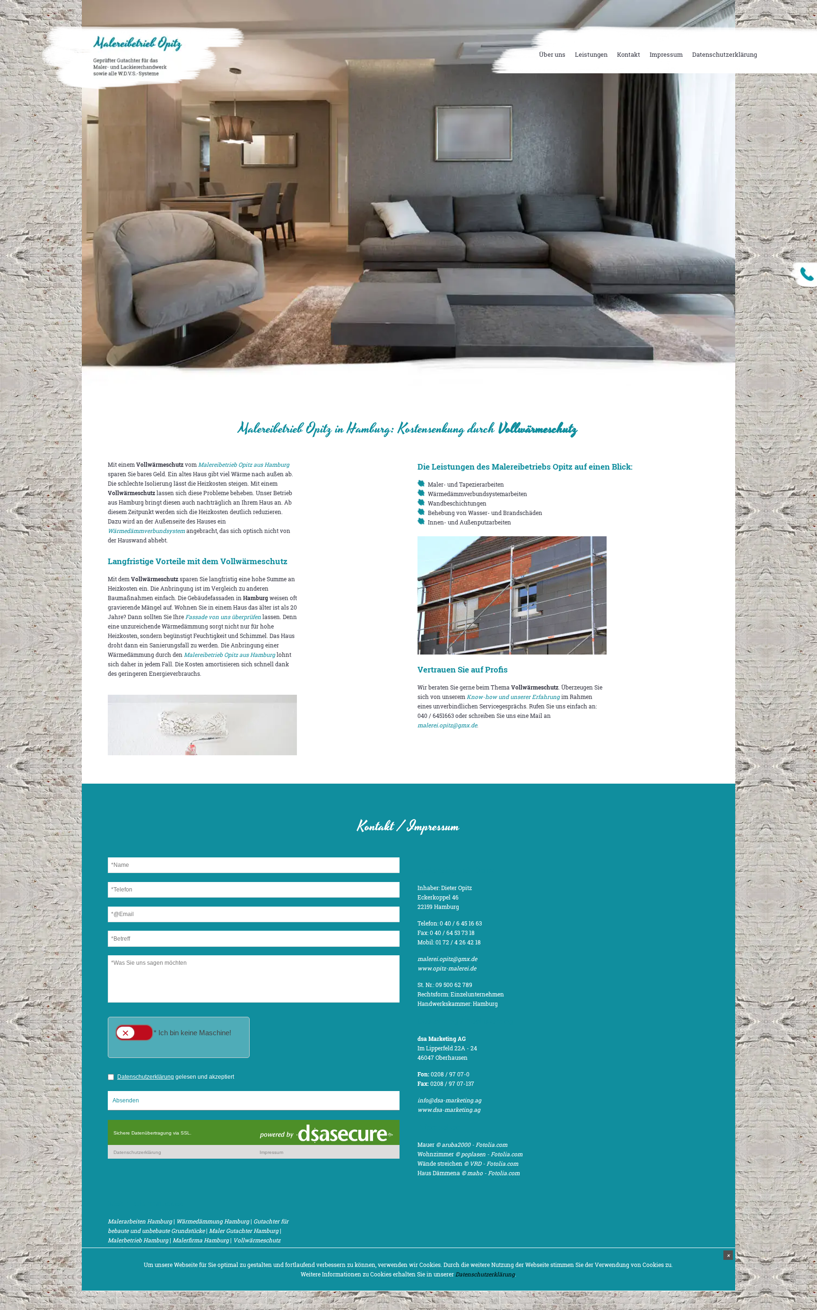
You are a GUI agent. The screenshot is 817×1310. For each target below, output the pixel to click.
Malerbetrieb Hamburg (138, 1240)
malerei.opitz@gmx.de (447, 725)
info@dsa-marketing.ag (449, 1100)
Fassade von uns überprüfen (223, 616)
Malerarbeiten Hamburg (140, 1221)
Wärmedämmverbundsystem (146, 530)
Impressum (666, 54)
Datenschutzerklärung (724, 54)
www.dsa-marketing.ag (448, 1109)
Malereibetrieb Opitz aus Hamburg (243, 464)
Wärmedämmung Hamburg (212, 1221)
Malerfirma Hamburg (201, 1240)
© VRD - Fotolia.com (491, 1163)
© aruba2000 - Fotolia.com (471, 1144)
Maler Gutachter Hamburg (243, 1230)
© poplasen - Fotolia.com (488, 1154)
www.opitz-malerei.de (446, 968)
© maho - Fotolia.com (490, 1173)
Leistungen (591, 54)
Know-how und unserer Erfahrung (513, 696)
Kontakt (628, 54)
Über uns (552, 54)
